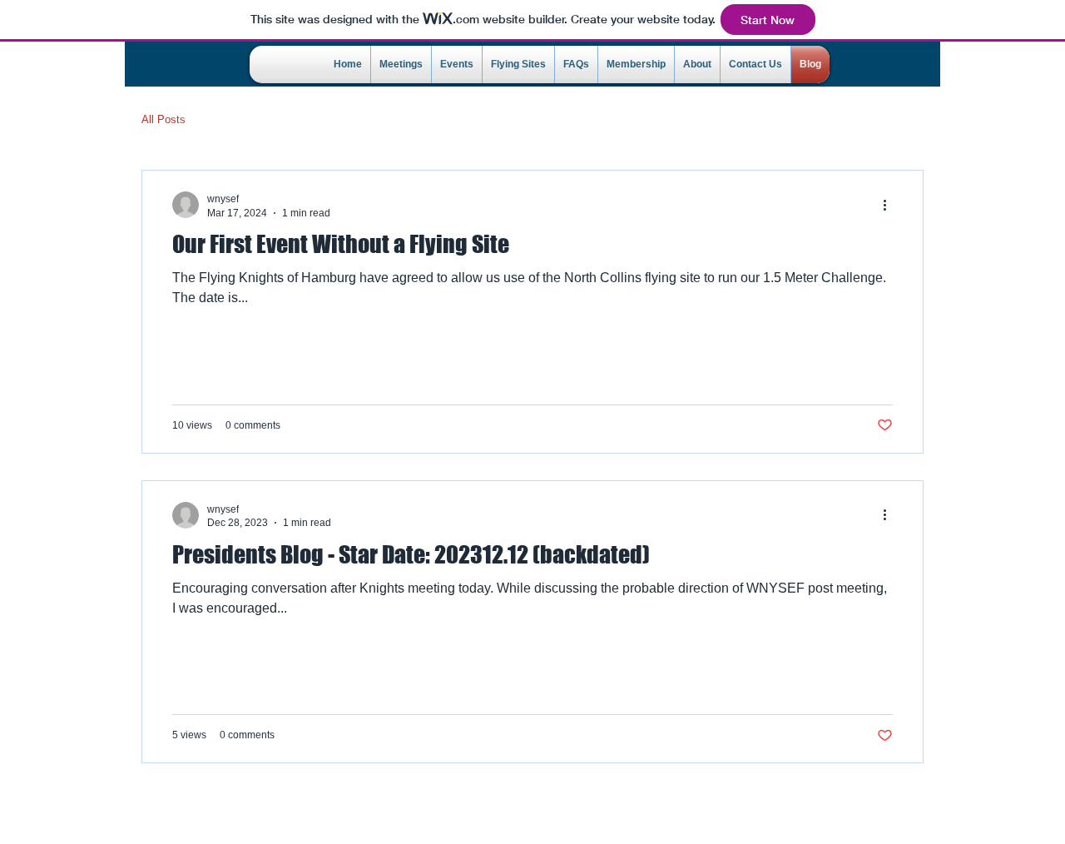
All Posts (163, 119)
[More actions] (890, 205)
